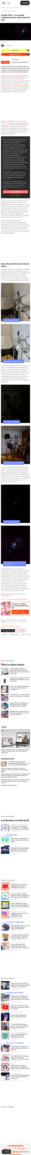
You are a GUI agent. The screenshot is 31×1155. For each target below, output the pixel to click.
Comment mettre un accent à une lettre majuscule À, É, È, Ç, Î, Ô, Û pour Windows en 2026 (14, 769)
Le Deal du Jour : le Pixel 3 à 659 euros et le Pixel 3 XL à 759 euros (20, 695)
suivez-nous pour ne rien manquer (16, 622)
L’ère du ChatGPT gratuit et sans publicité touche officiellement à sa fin (19, 1035)
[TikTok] (8, 1149)
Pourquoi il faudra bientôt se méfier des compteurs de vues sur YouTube (20, 1007)
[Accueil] (3, 3)
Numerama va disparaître (9, 785)
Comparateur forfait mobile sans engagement (20, 612)
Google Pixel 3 (14, 634)
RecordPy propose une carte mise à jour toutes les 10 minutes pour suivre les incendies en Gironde (15, 781)
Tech (4, 11)
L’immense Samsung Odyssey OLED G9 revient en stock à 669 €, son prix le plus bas (20, 849)
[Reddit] (18, 1149)
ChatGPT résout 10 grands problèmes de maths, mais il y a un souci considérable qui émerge (19, 763)
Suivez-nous (5, 62)
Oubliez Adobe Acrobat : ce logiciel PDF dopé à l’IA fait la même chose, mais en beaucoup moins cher (19, 671)
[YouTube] (5, 1149)
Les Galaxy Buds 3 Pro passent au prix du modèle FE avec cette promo (20, 1076)
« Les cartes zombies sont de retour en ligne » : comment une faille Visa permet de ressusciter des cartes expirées (20, 936)
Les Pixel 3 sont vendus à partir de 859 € (13, 599)
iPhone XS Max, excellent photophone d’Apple (15, 230)
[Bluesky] (23, 1149)
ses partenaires (7, 179)
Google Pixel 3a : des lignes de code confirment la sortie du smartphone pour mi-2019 (19, 704)
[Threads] (26, 1149)
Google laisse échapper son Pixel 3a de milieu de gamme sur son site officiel (20, 679)
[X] (10, 1149)
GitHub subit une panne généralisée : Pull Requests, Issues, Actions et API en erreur (20, 1067)
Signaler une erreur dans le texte (11, 627)
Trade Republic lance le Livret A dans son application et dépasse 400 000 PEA (20, 927)
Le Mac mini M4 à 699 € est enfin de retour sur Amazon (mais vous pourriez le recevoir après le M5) (20, 997)
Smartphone (12, 11)
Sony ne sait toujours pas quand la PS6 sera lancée (18, 1016)
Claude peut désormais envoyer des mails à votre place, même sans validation (19, 946)
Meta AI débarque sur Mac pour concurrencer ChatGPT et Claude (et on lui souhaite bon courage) (20, 905)
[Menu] (8, 3)
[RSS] (21, 1149)
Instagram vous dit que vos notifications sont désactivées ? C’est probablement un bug (19, 914)
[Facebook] (16, 1149)
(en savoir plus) (7, 170)
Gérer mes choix (15, 195)
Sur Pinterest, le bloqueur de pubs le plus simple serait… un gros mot (20, 1048)
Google (4, 634)
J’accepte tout (16, 192)
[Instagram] (13, 1149)
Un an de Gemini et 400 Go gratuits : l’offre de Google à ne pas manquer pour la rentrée (20, 895)
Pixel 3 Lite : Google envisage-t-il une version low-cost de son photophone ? (20, 687)
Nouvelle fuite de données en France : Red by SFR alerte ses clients (20, 840)
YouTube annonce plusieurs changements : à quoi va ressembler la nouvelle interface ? (19, 886)
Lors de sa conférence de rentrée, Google (12, 75)
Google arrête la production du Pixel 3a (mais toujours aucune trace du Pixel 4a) (19, 713)
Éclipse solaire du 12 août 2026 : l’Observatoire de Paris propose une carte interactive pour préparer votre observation (15, 775)
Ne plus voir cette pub (7, 661)
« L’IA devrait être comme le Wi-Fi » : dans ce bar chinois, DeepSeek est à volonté (20, 1026)
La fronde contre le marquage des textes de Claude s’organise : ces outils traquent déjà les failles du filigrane (20, 1057)
